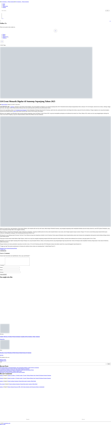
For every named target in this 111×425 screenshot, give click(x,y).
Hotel (4, 35)
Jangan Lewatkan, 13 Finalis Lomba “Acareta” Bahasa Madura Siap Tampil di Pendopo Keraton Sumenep (29, 375)
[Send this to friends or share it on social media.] (5, 249)
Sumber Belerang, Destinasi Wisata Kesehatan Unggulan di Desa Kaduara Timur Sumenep (20, 336)
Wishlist (1, 360)
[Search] (107, 10)
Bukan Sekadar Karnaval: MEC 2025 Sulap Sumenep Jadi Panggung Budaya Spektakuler (26, 386)
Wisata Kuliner (4, 104)
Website (1, 272)
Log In (4, 360)
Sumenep (12, 106)
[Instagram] (55, 31)
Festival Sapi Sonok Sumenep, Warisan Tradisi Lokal (11, 371)
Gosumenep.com (6, 423)
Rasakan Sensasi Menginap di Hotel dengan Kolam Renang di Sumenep (15, 352)
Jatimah (1, 378)
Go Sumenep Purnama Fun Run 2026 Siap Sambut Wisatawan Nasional (14, 368)
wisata (14, 111)
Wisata (15, 248)
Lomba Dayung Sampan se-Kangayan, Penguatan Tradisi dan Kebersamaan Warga (17, 369)
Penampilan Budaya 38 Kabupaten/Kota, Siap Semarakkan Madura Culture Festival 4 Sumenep (28, 321)
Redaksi (4, 37)
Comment (2, 265)
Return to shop (3, 359)
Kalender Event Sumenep (21, 110)
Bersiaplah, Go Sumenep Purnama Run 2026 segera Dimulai (12, 372)
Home (4, 34)
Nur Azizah (2, 384)
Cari (1, 361)
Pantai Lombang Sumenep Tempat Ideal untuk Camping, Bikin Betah (22, 381)
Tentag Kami (5, 36)
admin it (1, 375)
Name (1, 267)
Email (1, 269)
